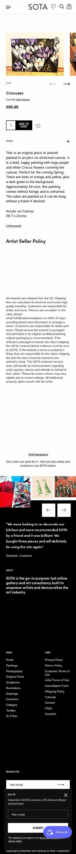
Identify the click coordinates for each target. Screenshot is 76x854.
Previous (48, 510)
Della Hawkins (23, 99)
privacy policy (15, 841)
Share (9, 140)
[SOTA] (38, 7)
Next (64, 510)
